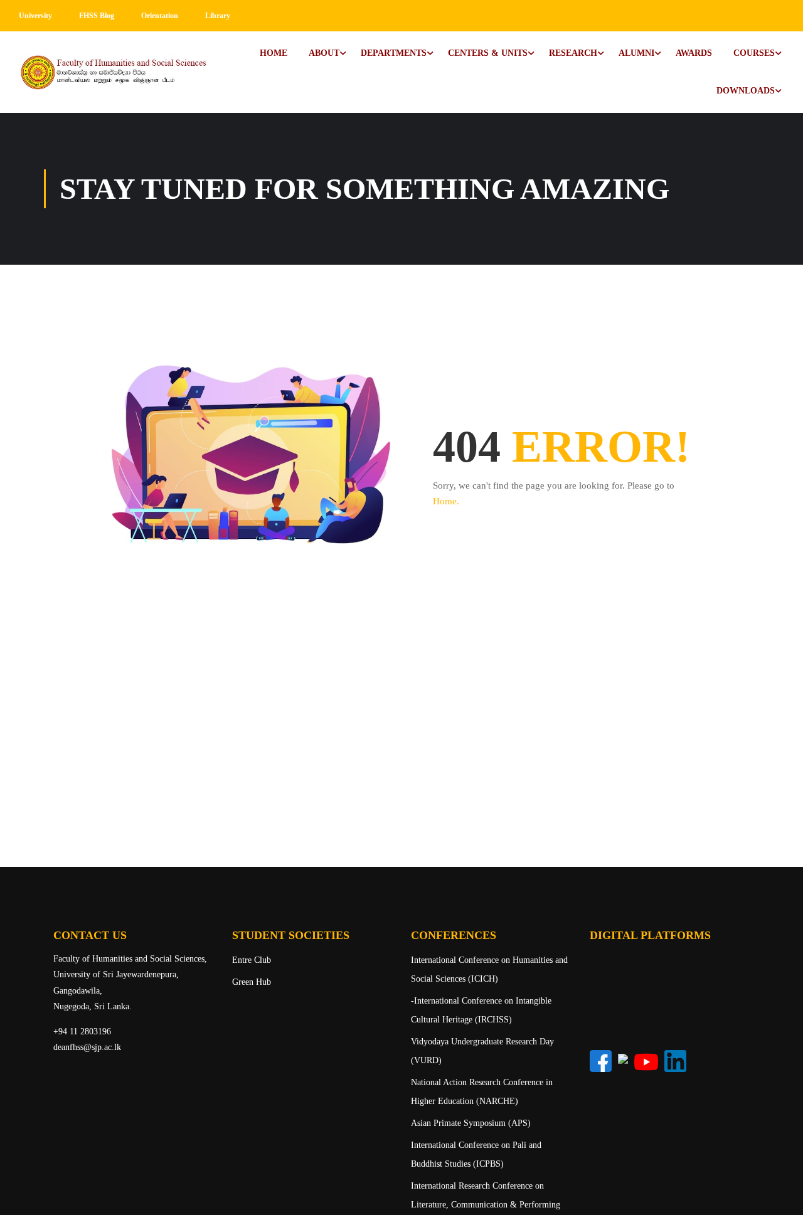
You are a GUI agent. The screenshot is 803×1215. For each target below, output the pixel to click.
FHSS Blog (96, 15)
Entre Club (251, 960)
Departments (394, 53)
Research (573, 53)
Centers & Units (488, 53)
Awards (694, 53)
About (324, 53)
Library (217, 15)
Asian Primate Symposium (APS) (471, 1123)
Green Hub (251, 982)
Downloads (745, 90)
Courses (754, 53)
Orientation (159, 15)
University (35, 15)
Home (273, 53)
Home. (446, 501)
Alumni (636, 53)
